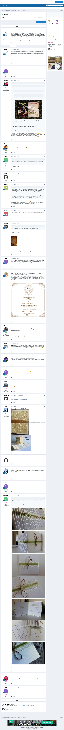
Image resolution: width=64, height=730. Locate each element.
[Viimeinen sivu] (32, 26)
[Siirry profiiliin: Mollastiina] (6, 33)
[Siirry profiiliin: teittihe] (6, 160)
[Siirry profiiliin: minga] (6, 346)
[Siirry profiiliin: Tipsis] (6, 410)
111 (6, 683)
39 (6, 390)
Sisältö (7, 5)
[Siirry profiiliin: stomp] (49, 23)
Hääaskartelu (15, 18)
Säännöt (19, 7)
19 (9, 26)
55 (6, 38)
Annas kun (60, 23)
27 (24, 26)
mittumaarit (5, 495)
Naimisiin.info (4, 2)
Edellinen (5, 26)
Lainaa (14, 43)
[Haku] (62, 5)
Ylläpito (23, 7)
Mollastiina (5, 30)
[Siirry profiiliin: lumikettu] (6, 226)
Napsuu (5, 49)
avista (5, 210)
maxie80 (6, 184)
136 (6, 76)
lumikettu (6, 223)
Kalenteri (6, 7)
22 (15, 26)
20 (11, 26)
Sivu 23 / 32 (36, 26)
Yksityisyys (32, 727)
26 (22, 26)
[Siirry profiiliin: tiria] (49, 21)
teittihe (5, 156)
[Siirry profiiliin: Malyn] (6, 329)
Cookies (41, 727)
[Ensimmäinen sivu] (2, 26)
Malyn (5, 325)
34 (6, 364)
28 (26, 26)
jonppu (5, 674)
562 (6, 334)
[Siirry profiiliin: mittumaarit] (6, 499)
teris (6, 67)
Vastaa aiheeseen (41, 21)
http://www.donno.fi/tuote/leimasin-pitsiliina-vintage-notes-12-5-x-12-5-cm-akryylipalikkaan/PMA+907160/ (28, 359)
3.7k (6, 89)
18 (6, 193)
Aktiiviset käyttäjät (29, 7)
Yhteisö (3, 5)
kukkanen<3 (5, 356)
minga (5, 343)
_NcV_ (5, 368)
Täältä (12, 175)
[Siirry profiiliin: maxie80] (6, 188)
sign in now (23, 705)
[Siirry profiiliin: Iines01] (6, 385)
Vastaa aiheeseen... (10, 709)
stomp (52, 23)
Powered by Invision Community (32, 728)
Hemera (6, 271)
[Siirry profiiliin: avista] (6, 214)
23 (17, 26)
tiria (51, 20)
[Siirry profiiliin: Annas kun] (57, 23)
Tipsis (5, 406)
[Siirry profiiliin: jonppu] (6, 678)
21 (13, 26)
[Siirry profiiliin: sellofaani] (6, 84)
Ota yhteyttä (37, 727)
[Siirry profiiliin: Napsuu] (6, 53)
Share (36, 17)
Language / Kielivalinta (25, 727)
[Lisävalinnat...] (44, 30)
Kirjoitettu (15, 49)
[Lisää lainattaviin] (11, 43)
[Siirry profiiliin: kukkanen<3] (6, 359)
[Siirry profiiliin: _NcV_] (6, 372)
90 (6, 377)
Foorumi (2, 7)
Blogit (15, 7)
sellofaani (6, 80)
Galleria (11, 7)
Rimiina (5, 143)
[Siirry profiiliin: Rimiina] (6, 147)
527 (6, 152)
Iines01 (5, 381)
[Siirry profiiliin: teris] (6, 71)
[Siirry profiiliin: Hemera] (6, 274)
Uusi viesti (32, 21)
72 (6, 279)
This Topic (58, 5)
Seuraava (29, 26)
